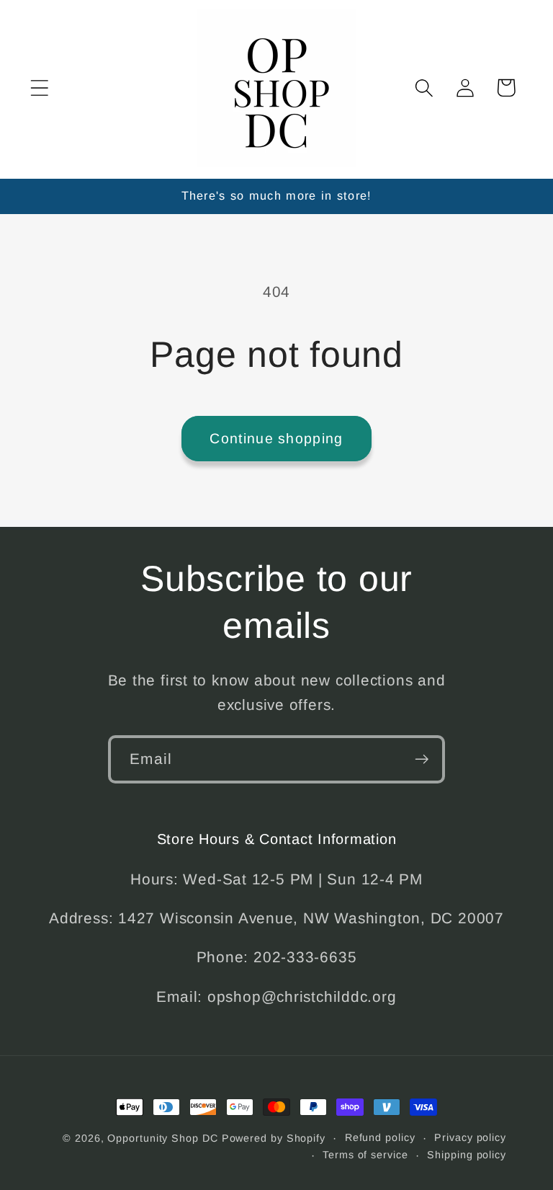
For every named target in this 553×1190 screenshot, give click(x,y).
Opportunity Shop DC (162, 1138)
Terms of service (365, 1154)
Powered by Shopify (273, 1138)
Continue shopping (276, 438)
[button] (39, 87)
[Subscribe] (421, 759)
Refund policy (380, 1137)
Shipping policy (466, 1154)
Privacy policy (470, 1137)
